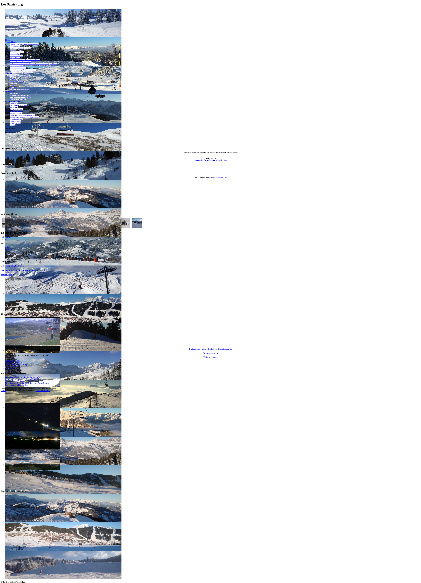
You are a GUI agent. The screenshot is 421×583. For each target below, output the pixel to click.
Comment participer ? (16, 113)
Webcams (8, 73)
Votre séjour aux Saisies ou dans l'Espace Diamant (24, 117)
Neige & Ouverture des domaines (19, 95)
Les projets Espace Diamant (18, 68)
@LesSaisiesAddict (220, 177)
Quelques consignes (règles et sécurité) (21, 72)
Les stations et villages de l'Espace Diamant (22, 115)
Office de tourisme (11, 367)
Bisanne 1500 (6, 237)
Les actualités (14, 103)
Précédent (8, 249)
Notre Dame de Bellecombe (18, 81)
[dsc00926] (137, 228)
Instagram (12, 125)
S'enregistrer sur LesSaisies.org (16, 365)
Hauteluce (13, 87)
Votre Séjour (6, 275)
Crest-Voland (13, 79)
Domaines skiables (12, 50)
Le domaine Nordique (16, 56)
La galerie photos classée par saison (20, 48)
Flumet (12, 85)
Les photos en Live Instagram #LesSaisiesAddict (24, 44)
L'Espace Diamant (15, 58)
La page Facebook (15, 123)
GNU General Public (43, 391)
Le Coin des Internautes (14, 111)
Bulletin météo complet (199, 349)
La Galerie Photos (15, 46)
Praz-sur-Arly (5, 239)
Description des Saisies (16, 109)
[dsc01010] (125, 228)
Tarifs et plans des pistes (17, 52)
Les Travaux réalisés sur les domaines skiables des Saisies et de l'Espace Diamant (33, 64)
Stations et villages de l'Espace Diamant (18, 270)
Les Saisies (13, 77)
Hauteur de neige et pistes (221, 349)
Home (7, 40)
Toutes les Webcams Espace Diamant (20, 75)
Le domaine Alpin (15, 54)
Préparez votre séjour (13, 101)
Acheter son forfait (11, 369)
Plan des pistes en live (210, 353)
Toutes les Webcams (210, 357)
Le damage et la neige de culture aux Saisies (23, 70)
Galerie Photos (10, 42)
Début (7, 247)
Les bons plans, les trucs (11, 266)
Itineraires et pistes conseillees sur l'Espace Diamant (25, 60)
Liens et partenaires (15, 121)
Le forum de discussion (16, 119)
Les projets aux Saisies (16, 66)
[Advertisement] (41, 140)
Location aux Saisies (12, 361)
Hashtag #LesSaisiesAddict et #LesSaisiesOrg (210, 160)
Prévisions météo (15, 93)
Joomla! (3, 391)
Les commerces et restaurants (18, 105)
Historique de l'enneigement (18, 99)
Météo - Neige (10, 91)
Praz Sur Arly (13, 83)
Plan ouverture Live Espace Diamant (20, 97)
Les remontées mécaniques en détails (20, 62)
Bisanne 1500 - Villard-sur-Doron (19, 89)
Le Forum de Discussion (13, 363)
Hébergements (14, 107)
